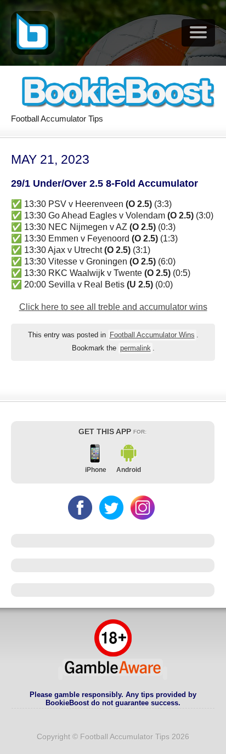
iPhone (95, 470)
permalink (135, 348)
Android (128, 470)
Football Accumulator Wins (152, 335)
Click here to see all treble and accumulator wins (113, 307)
